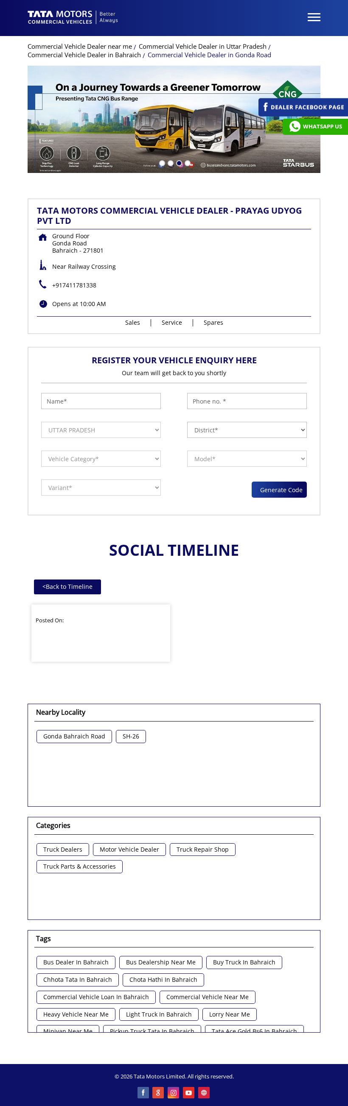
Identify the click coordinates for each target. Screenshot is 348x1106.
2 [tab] (170, 162)
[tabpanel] (174, 119)
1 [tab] (161, 162)
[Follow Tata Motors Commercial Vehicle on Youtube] (189, 1093)
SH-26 (131, 736)
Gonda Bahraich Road (74, 736)
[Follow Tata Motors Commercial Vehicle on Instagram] (174, 1093)
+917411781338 (74, 285)
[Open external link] (303, 114)
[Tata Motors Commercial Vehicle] (73, 18)
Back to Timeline (67, 586)
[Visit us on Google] (158, 1093)
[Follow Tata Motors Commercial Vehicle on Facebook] (143, 1093)
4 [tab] (187, 162)
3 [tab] (178, 162)
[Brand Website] (204, 1093)
